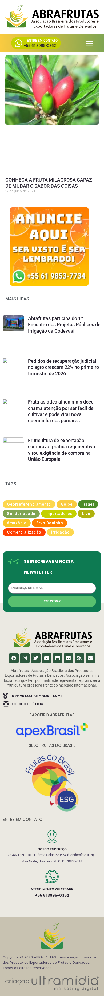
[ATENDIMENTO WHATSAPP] (52, 876)
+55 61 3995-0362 (52, 895)
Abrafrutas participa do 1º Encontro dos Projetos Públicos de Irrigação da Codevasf (64, 325)
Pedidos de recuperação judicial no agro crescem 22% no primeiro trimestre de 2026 (63, 367)
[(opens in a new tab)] (49, 246)
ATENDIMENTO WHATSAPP (52, 889)
